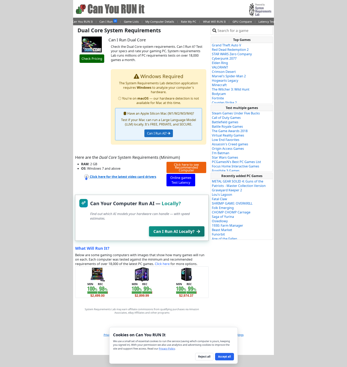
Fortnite (218, 98)
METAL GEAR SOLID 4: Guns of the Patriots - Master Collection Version (239, 183)
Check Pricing (92, 58)
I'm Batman (220, 153)
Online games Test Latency (180, 180)
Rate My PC (188, 21)
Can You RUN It (82, 21)
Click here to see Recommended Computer (186, 167)
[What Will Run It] (97, 274)
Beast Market (222, 230)
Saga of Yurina (223, 216)
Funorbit (218, 234)
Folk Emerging (223, 208)
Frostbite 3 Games (226, 170)
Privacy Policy (167, 348)
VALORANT (220, 67)
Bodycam (219, 94)
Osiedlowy (220, 221)
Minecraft (219, 85)
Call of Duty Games (226, 117)
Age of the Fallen (224, 239)
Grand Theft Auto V (226, 45)
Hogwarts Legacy (225, 80)
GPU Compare (242, 21)
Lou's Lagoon (222, 194)
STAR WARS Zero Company (232, 54)
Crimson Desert (224, 71)
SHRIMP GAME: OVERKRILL (232, 203)
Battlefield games (225, 122)
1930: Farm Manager (227, 225)
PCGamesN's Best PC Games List (236, 162)
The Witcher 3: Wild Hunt (230, 89)
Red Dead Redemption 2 (230, 49)
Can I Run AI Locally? (174, 231)
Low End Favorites (225, 140)
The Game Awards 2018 (230, 131)
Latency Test (266, 21)
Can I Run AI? (157, 133)
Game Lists (131, 21)
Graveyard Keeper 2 (227, 190)
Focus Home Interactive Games (235, 166)
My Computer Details (159, 21)
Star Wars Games (225, 157)
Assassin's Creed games (230, 144)
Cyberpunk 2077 (224, 58)
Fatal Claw (219, 199)
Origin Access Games (228, 148)
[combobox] (244, 30)
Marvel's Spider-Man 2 (229, 76)
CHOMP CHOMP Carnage (231, 212)
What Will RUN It (214, 21)
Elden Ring (220, 63)
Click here (162, 264)
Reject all (204, 356)
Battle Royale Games (227, 126)
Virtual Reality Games (228, 135)
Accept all (224, 356)
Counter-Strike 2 (224, 102)
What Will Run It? (92, 248)
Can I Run (107, 21)
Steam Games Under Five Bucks (236, 113)
